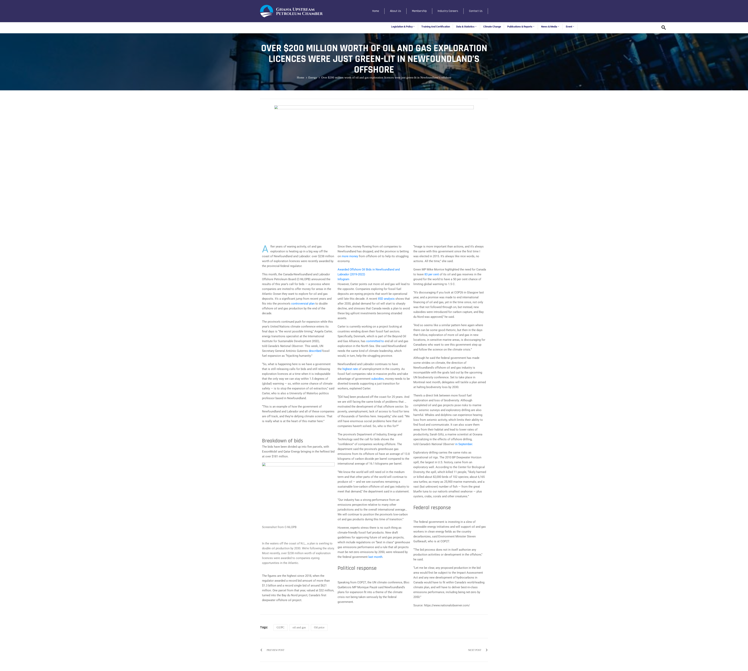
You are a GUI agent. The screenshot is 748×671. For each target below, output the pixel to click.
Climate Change (492, 26)
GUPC (280, 627)
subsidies (377, 378)
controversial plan (303, 303)
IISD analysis (386, 298)
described (315, 351)
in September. (464, 444)
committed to (375, 341)
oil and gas (299, 627)
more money (350, 256)
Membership (419, 11)
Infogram (343, 279)
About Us (395, 11)
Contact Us (475, 11)
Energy (312, 77)
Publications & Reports (519, 26)
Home (375, 11)
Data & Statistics (465, 26)
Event (569, 26)
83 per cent (431, 274)
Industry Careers (448, 11)
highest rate (350, 369)
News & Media (549, 26)
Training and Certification (435, 26)
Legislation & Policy (402, 26)
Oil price (319, 627)
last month (375, 557)
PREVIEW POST (275, 650)
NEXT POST (474, 650)
